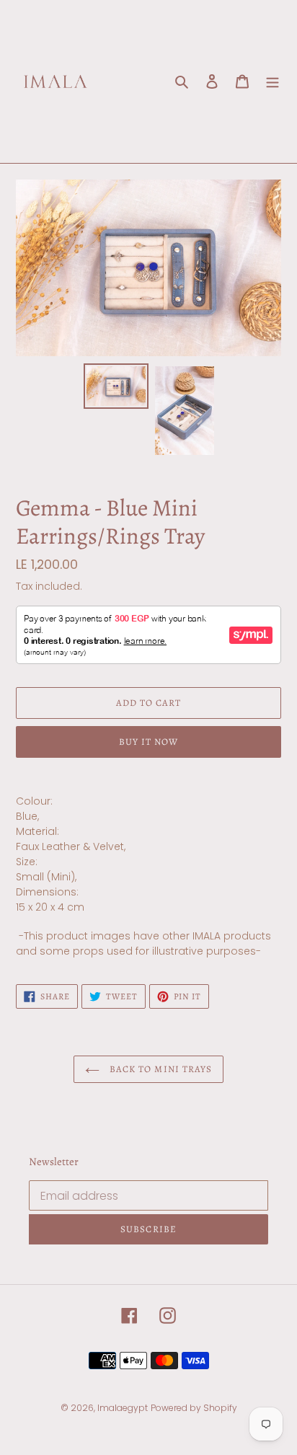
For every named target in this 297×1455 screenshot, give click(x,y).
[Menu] (272, 81)
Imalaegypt (122, 1408)
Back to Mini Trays (159, 1069)
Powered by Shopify (194, 1408)
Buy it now (148, 741)
